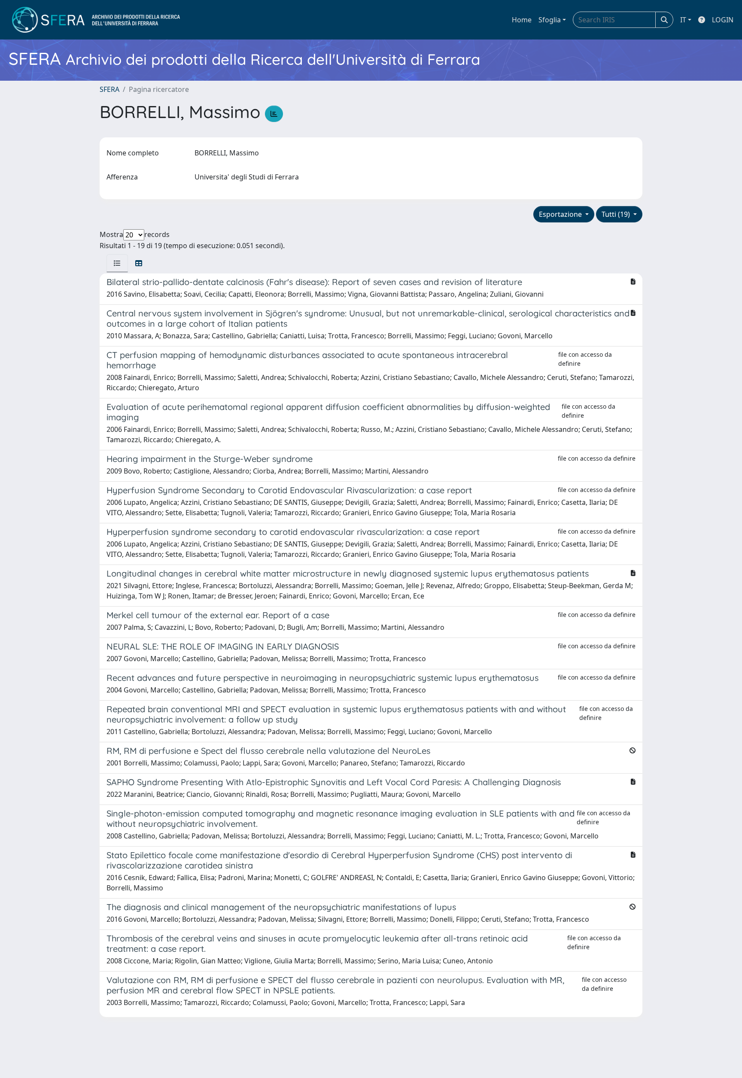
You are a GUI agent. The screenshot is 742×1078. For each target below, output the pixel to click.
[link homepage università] (96, 19)
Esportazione (561, 214)
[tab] (117, 263)
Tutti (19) (617, 214)
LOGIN (722, 19)
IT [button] (683, 19)
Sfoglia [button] (549, 19)
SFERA (109, 89)
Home (522, 19)
